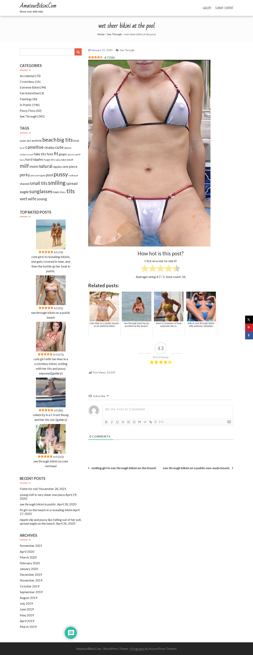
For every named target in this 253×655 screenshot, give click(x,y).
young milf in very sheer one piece (42, 495)
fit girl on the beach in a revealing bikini (46, 510)
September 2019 (31, 592)
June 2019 (27, 609)
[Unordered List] (134, 422)
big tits (65, 140)
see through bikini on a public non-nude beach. (196, 468)
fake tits (40, 154)
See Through (114, 34)
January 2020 (29, 569)
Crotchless (27, 81)
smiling (57, 182)
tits (70, 191)
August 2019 (28, 598)
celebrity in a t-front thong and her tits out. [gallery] (51, 417)
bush (22, 148)
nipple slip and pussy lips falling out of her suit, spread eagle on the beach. (50, 521)
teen (56, 192)
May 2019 (27, 615)
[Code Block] (145, 422)
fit (56, 153)
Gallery (207, 8)
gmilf (78, 154)
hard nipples (34, 159)
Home (100, 34)
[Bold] (106, 422)
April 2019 (27, 621)
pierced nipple (37, 175)
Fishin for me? (29, 489)
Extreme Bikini (30, 87)
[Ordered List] (128, 422)
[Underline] (117, 422)
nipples (57, 166)
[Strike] (123, 422)
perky (25, 174)
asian (23, 140)
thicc (63, 192)
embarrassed (26, 154)
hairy (22, 159)
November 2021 (31, 545)
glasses (71, 154)
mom (33, 166)
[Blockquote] (139, 422)
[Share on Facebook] (249, 335)
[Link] (150, 422)
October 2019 (29, 586)
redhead (73, 175)
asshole (37, 140)
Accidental (27, 76)
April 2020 (27, 551)
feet (50, 154)
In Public (26, 105)
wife (32, 198)
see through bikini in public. (38, 504)
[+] (161, 421)
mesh (70, 159)
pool (49, 175)
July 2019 (26, 603)
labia (58, 159)
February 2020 (30, 563)
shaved (24, 183)
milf (24, 166)
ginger (63, 154)
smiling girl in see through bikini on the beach (123, 468)
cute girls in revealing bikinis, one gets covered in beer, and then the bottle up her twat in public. (50, 264)
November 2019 (31, 580)
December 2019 (31, 574)
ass (29, 140)
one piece (69, 166)
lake (63, 159)
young (42, 199)
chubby (49, 148)
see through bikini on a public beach (50, 315)
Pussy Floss (27, 110)
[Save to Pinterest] (249, 327)
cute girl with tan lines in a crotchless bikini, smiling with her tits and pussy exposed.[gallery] (51, 366)
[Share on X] (249, 320)
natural (45, 166)
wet (23, 198)
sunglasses (41, 191)
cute (59, 147)
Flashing (25, 99)
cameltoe (34, 147)
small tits (38, 183)
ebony (68, 147)
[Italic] (112, 422)
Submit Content (224, 8)
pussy (61, 174)
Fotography (137, 648)
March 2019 (28, 626)
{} (155, 421)
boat (76, 140)
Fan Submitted (30, 93)
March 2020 (28, 557)
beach (49, 139)
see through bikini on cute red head (50, 463)
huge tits (49, 159)
